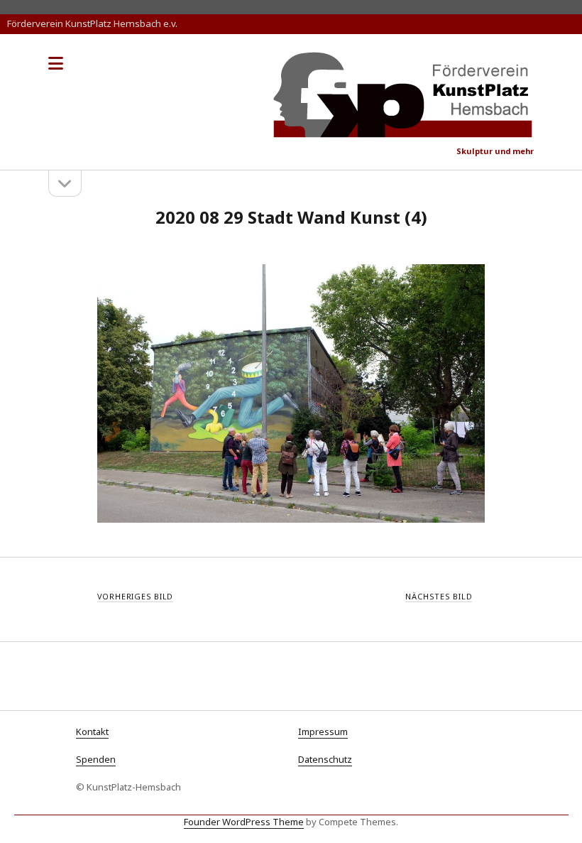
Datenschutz (325, 759)
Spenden (96, 759)
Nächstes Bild (438, 596)
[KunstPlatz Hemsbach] (403, 132)
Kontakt (92, 731)
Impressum (323, 731)
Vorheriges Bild (135, 596)
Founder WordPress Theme (244, 821)
